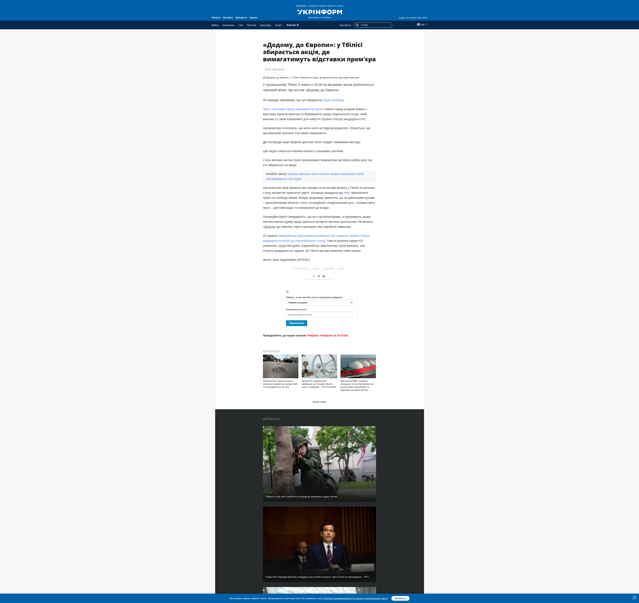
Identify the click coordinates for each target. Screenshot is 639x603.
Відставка (329, 268)
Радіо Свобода (333, 100)
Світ (240, 25)
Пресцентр (241, 17)
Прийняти (400, 598)
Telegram (312, 335)
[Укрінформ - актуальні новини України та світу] (319, 11)
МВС (347, 192)
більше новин (319, 402)
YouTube (342, 335)
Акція (341, 268)
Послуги (216, 17)
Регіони (251, 25)
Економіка (228, 25)
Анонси (253, 17)
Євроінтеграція (301, 268)
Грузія (316, 268)
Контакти (345, 25)
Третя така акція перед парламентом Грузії (292, 109)
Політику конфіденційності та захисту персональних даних (356, 598)
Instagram (326, 335)
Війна (215, 25)
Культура (265, 25)
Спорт (278, 25)
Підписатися (296, 323)
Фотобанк (228, 17)
